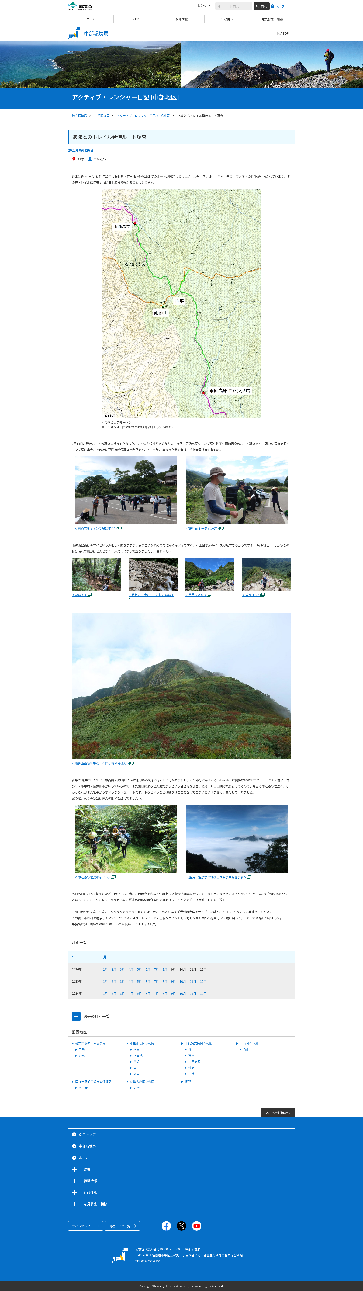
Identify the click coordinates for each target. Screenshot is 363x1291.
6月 (148, 969)
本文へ (201, 5)
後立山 (138, 1073)
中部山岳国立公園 (142, 1043)
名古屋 (83, 1087)
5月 (139, 969)
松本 (136, 1049)
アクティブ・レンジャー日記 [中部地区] (143, 115)
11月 (193, 981)
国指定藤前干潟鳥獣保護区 (93, 1081)
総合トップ (87, 1134)
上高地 (138, 1055)
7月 (156, 969)
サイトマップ (81, 1226)
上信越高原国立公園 (198, 1043)
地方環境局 (79, 115)
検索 (264, 6)
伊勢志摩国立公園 (142, 1081)
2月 (114, 969)
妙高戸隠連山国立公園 (90, 1043)
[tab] (76, 1016)
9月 (173, 981)
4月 (131, 969)
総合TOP (283, 33)
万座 (191, 1055)
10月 (183, 981)
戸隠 (82, 1049)
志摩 (136, 1087)
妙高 (82, 1055)
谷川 (191, 1049)
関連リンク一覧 (119, 1226)
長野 (188, 1081)
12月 (203, 981)
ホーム (90, 19)
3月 (122, 969)
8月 (165, 969)
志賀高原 (194, 1061)
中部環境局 (101, 115)
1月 (105, 969)
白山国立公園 (249, 1043)
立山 (136, 1067)
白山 (246, 1049)
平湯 (136, 1061)
